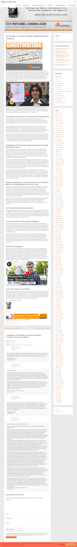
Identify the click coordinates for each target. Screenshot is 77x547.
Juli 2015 (57, 277)
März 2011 (57, 375)
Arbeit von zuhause (20, 319)
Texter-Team (16, 41)
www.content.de (72, 5)
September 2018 (58, 206)
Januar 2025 (57, 113)
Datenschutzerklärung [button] (18, 545)
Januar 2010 (57, 402)
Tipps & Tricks (26, 5)
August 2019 (58, 185)
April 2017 (57, 237)
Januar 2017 (57, 243)
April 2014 (57, 306)
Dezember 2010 (58, 381)
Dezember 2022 (58, 130)
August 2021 (58, 149)
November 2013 (58, 314)
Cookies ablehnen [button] (61, 544)
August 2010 (58, 388)
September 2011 (58, 363)
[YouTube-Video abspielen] (27, 94)
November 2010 (58, 383)
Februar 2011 (58, 377)
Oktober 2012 (58, 339)
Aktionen (57, 76)
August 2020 (58, 164)
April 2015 (57, 283)
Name (7, 513)
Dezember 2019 (58, 178)
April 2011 (57, 373)
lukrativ (29, 106)
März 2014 (57, 308)
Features (57, 87)
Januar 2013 (57, 333)
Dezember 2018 (58, 201)
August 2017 (57, 229)
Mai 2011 (57, 371)
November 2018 (58, 203)
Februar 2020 (58, 174)
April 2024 (57, 117)
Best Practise (58, 83)
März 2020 (57, 172)
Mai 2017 (57, 235)
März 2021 (57, 153)
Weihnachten (58, 100)
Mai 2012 (57, 348)
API (56, 79)
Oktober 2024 (58, 115)
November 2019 (58, 180)
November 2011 (58, 360)
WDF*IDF (57, 98)
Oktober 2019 (58, 182)
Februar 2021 (58, 155)
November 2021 (58, 143)
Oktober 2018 (58, 205)
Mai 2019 (57, 191)
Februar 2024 (58, 118)
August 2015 (57, 275)
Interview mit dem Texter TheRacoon (12, 328)
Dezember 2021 (58, 141)
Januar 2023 (57, 128)
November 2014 (58, 293)
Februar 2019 (58, 197)
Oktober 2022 (58, 134)
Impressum (49, 5)
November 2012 (58, 337)
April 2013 (57, 327)
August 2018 (58, 208)
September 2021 (58, 147)
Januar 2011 (57, 379)
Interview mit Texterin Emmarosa (43, 328)
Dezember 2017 (58, 222)
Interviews (57, 89)
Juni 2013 (57, 323)
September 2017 (58, 228)
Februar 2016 (58, 264)
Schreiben (29, 112)
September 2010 (58, 386)
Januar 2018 (57, 220)
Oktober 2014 (58, 295)
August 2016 (58, 252)
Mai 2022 (57, 138)
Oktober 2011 (58, 361)
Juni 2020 (57, 166)
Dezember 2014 (58, 291)
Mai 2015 (57, 281)
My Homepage (13, 340)
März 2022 (57, 140)
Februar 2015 (58, 287)
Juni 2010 (57, 392)
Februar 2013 (58, 331)
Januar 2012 (57, 356)
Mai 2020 (57, 168)
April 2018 (57, 214)
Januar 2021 (57, 157)
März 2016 (57, 262)
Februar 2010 (58, 400)
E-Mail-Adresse (9, 518)
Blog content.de (8, 2)
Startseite (18, 5)
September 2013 (58, 317)
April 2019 (57, 193)
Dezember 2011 (58, 358)
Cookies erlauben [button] (70, 544)
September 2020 (58, 162)
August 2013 (57, 319)
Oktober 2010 (58, 384)
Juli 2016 (57, 254)
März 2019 (57, 195)
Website (7, 523)
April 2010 (57, 396)
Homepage (12, 342)
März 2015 (57, 285)
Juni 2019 (57, 189)
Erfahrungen (58, 85)
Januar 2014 (57, 312)
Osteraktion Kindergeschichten (61, 91)
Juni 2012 (57, 346)
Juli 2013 (57, 321)
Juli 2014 (57, 300)
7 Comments (16, 323)
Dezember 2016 (58, 245)
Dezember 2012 (58, 335)
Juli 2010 (57, 390)
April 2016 (57, 260)
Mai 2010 (57, 394)
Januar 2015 (57, 289)
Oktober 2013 (58, 316)
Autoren (57, 81)
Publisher (57, 93)
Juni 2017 (57, 233)
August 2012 (58, 342)
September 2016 (58, 250)
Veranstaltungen (58, 97)
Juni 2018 (57, 210)
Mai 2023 (57, 124)
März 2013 (57, 329)
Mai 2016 (57, 258)
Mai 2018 (57, 212)
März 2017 (57, 239)
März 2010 (57, 398)
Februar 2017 (58, 241)
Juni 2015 (57, 279)
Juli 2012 (57, 344)
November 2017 (58, 224)
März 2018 (57, 216)
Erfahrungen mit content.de (38, 5)
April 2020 (57, 170)
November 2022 (58, 132)
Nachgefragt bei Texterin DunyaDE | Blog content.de (21, 344)
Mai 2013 (57, 325)
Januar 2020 (58, 176)
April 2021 (57, 151)
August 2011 (57, 365)
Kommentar (9, 499)
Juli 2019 (57, 187)
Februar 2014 (58, 310)
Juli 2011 (57, 367)
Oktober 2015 (58, 272)
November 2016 (58, 247)
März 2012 (57, 352)
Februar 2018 (58, 218)
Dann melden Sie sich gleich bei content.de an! (15, 320)
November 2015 (58, 270)
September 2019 (58, 184)
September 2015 (58, 273)
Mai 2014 (57, 304)
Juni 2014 (57, 302)
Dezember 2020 (58, 159)
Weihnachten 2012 (59, 102)
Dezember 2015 (58, 268)
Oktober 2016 (58, 249)
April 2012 (57, 350)
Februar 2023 (58, 126)
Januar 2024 (57, 120)
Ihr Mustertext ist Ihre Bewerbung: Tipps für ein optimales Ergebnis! (63, 61)
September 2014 (58, 296)
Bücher (46, 72)
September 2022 (58, 136)
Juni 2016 (57, 256)
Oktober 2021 (58, 145)
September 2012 (58, 340)
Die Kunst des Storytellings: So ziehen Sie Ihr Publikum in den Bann (62, 56)
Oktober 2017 (58, 226)
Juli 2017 (57, 231)
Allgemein (9, 323)
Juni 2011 (57, 369)
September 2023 (58, 122)
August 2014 (58, 298)
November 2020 (58, 161)
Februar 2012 (58, 354)
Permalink (15, 349)
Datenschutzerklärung (60, 5)
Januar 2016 (57, 266)
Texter (18, 70)
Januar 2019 (57, 199)
